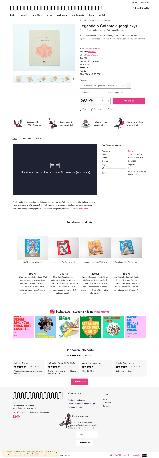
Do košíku (129, 101)
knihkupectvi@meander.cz (41, 412)
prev (14, 268)
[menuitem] (14, 15)
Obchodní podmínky (76, 400)
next (145, 268)
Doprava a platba (75, 407)
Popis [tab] (15, 138)
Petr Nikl (92, 51)
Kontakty (106, 406)
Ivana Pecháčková (92, 48)
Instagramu (101, 312)
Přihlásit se (84, 442)
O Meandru (107, 402)
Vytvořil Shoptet (120, 455)
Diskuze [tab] (39, 138)
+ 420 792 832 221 (21, 412)
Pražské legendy (92, 55)
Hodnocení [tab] (26, 138)
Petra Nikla (83, 209)
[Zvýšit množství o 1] (108, 101)
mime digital (134, 455)
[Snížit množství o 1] (97, 101)
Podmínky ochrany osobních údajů (82, 403)
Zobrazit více (80, 381)
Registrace (145, 2)
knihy (130, 151)
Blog (105, 399)
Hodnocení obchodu (79, 350)
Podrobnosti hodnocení (116, 30)
